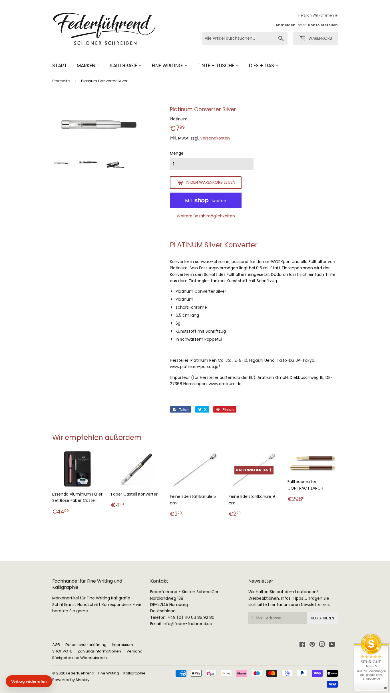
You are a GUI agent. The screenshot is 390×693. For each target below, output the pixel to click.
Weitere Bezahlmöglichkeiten (206, 216)
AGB (56, 644)
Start (59, 65)
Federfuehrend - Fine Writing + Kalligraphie (106, 673)
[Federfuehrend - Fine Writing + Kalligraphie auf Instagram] (322, 645)
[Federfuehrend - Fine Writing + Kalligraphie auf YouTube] (332, 645)
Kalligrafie (124, 65)
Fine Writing (168, 65)
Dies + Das (262, 65)
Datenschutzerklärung (85, 644)
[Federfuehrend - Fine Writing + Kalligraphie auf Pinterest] (312, 645)
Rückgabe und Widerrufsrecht (80, 657)
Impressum (122, 644)
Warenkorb (319, 38)
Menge (177, 153)
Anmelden (285, 25)
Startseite (61, 81)
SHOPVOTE (62, 651)
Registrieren (322, 618)
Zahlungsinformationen (99, 651)
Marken (87, 65)
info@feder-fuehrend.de (187, 624)
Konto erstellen (323, 25)
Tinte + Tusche (217, 65)
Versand (134, 651)
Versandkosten (215, 138)
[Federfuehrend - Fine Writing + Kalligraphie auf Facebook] (302, 645)
